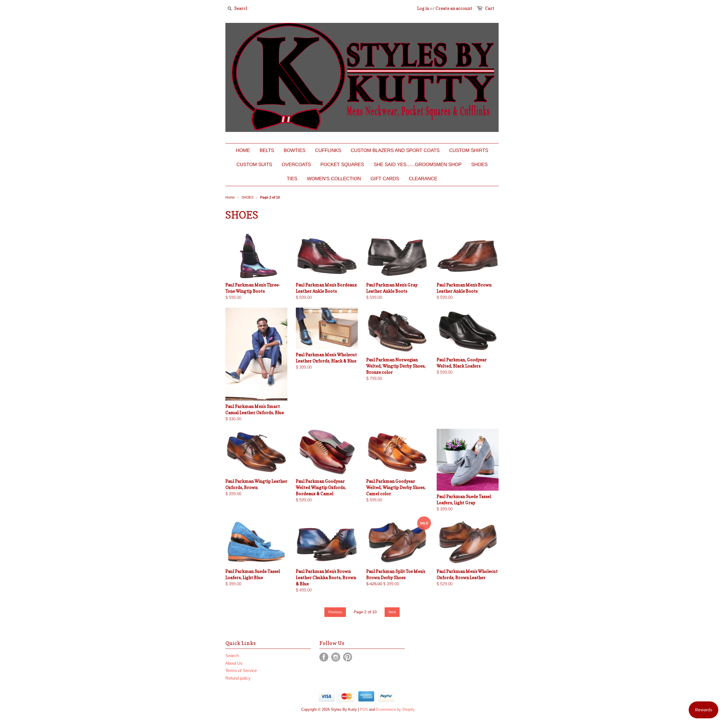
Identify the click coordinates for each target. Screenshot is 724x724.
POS (364, 709)
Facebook (323, 657)
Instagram (335, 657)
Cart (489, 8)
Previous (335, 612)
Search (232, 655)
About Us (234, 663)
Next (392, 612)
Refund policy (238, 678)
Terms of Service (241, 670)
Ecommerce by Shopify (395, 709)
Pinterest (347, 657)
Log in (423, 8)
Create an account (454, 8)
